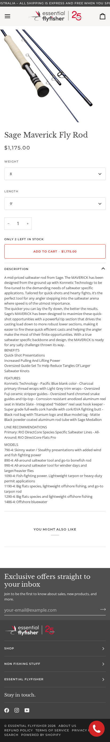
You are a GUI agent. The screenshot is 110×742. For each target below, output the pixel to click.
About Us (67, 726)
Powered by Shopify (41, 735)
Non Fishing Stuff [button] (22, 664)
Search (11, 735)
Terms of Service (52, 730)
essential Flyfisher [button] (24, 679)
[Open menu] (12, 16)
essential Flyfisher (27, 726)
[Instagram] (16, 710)
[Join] (101, 609)
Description (16, 269)
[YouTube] (27, 710)
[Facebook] (6, 710)
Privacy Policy (86, 730)
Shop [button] (9, 648)
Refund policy (18, 730)
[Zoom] (10, 112)
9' (11, 203)
